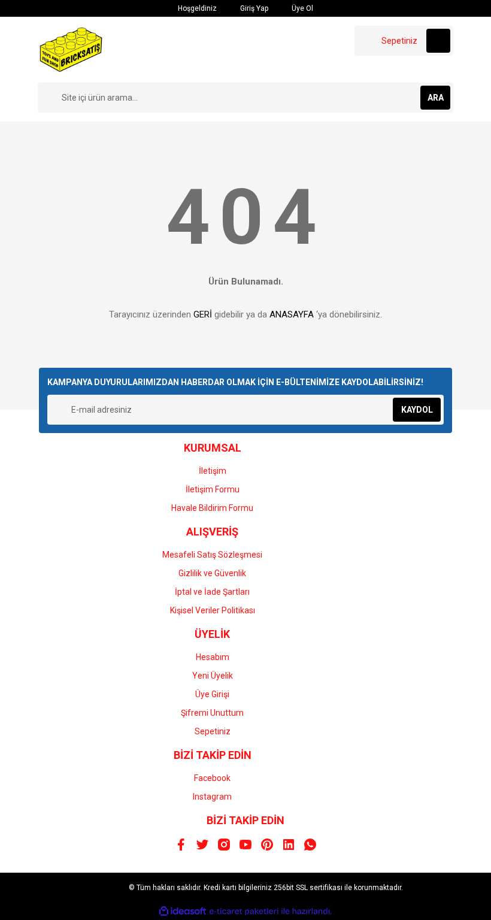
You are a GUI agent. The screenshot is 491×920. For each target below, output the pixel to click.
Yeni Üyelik (212, 675)
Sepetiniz (213, 731)
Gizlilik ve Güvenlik (212, 573)
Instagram (212, 796)
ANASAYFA (291, 314)
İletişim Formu (213, 489)
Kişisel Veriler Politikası (212, 610)
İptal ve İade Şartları (212, 592)
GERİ (202, 314)
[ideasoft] (183, 911)
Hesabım (212, 657)
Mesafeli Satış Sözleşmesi (212, 554)
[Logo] (71, 49)
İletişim (212, 471)
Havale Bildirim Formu (212, 508)
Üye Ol (301, 8)
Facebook (212, 778)
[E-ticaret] (244, 911)
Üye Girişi (212, 694)
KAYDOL (417, 409)
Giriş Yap (253, 8)
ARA (436, 97)
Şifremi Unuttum (212, 713)
